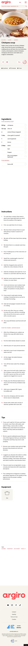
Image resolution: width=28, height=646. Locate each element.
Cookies (14, 619)
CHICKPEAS (10, 548)
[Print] (7, 62)
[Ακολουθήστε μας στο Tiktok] (20, 605)
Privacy (25, 645)
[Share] (2, 62)
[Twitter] (11, 62)
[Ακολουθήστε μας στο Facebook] (16, 605)
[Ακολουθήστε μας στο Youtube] (7, 605)
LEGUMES (3, 548)
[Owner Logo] (10, 626)
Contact (14, 612)
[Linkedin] (15, 62)
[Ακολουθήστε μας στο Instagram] (12, 605)
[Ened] (19, 627)
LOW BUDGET (17, 548)
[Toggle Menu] (26, 2)
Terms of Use (14, 617)
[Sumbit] (26, 6)
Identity (14, 614)
